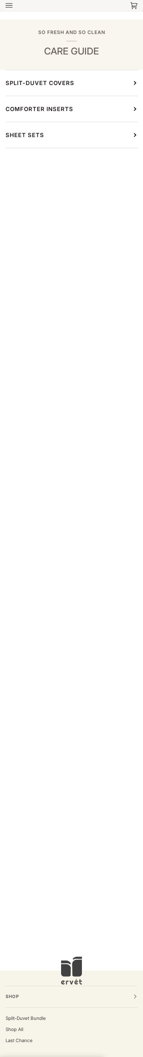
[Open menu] (16, 5)
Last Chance (19, 1040)
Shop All (14, 1029)
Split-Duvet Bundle (26, 1018)
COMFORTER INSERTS (39, 108)
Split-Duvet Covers (40, 82)
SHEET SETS (25, 135)
